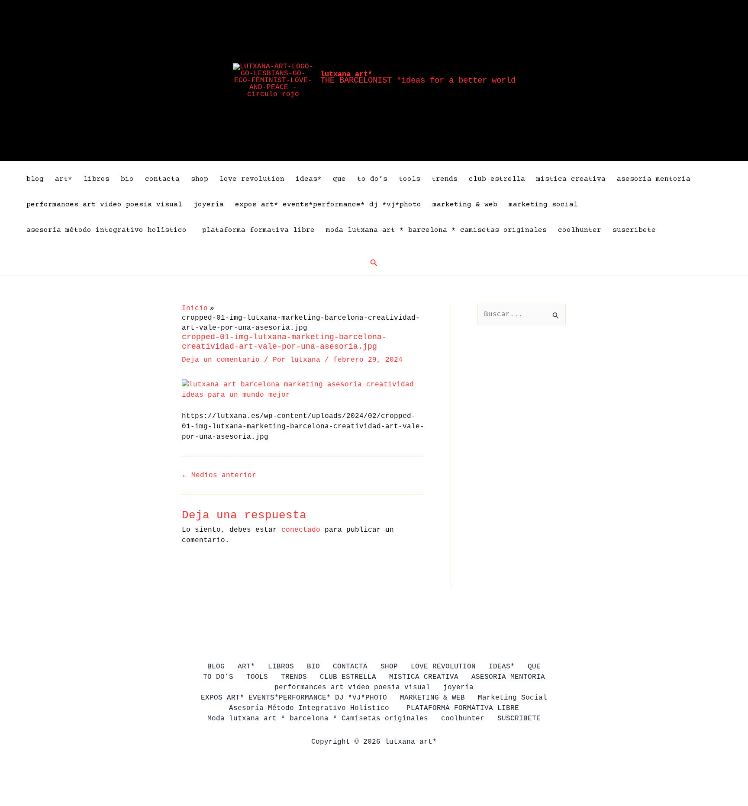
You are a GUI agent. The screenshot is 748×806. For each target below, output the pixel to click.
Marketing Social (543, 205)
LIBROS (97, 179)
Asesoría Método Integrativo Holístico (108, 230)
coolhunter (579, 230)
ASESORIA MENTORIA (653, 179)
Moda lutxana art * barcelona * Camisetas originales (436, 230)
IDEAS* (309, 179)
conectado (300, 530)
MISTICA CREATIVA (571, 179)
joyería (208, 205)
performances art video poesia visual (104, 205)
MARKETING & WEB (464, 205)
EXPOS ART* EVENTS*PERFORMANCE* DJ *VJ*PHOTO (328, 205)
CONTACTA (162, 179)
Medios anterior (219, 475)
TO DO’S (372, 179)
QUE (339, 179)
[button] (374, 263)
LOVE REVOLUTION (251, 179)
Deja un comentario (221, 360)
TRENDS (445, 179)
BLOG (35, 179)
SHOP (199, 179)
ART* (63, 179)
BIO (127, 179)
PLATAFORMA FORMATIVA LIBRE (258, 230)
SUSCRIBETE (634, 230)
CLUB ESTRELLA (497, 179)
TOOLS (409, 179)
